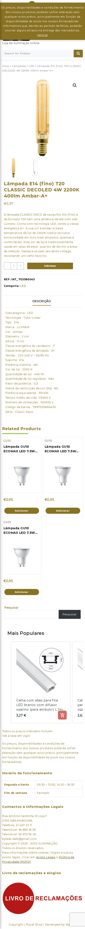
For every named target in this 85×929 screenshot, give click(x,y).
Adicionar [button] (21, 510)
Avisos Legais (46, 857)
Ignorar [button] (42, 35)
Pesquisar (11, 607)
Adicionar (50, 265)
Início (5, 66)
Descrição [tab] (41, 301)
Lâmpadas (19, 66)
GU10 (7, 440)
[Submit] (78, 53)
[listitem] (40, 682)
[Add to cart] (62, 715)
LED (31, 66)
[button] (75, 85)
